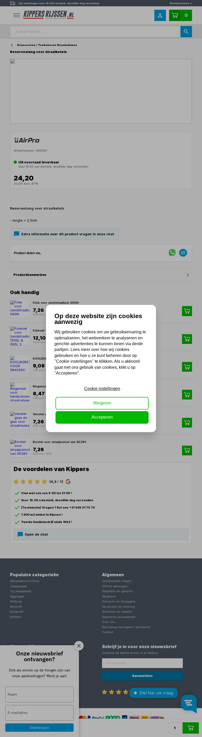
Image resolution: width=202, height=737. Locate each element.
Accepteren (102, 417)
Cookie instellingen (102, 389)
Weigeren (102, 403)
